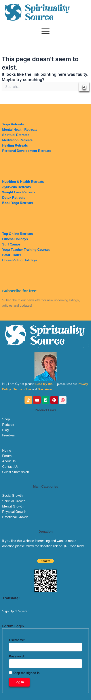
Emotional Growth (15, 517)
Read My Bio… (45, 384)
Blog (5, 430)
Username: (17, 640)
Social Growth (12, 495)
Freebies (8, 435)
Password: (17, 656)
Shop (6, 419)
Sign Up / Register (15, 611)
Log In (19, 682)
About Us (9, 461)
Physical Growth (14, 511)
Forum (7, 456)
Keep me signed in (26, 673)
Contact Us (10, 466)
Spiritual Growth (13, 501)
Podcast (8, 424)
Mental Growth (12, 506)
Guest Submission (15, 472)
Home (6, 450)
